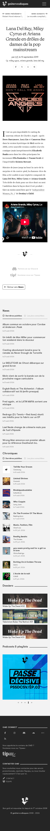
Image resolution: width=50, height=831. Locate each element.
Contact (10, 778)
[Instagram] (14, 733)
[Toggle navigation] (44, 4)
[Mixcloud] (42, 733)
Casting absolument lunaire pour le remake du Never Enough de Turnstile (22, 351)
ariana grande (26, 61)
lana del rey (39, 61)
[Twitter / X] (21, 66)
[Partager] (34, 66)
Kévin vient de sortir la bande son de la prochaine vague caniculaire (23, 377)
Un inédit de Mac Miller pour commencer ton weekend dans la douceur (24, 338)
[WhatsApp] (28, 66)
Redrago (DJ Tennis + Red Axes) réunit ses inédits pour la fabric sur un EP (23, 416)
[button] (18, 702)
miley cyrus (14, 61)
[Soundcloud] (33, 733)
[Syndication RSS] (5, 738)
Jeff (16, 57)
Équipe (9, 781)
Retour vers (15, 287)
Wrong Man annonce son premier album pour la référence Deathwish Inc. (24, 441)
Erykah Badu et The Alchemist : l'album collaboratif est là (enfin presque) (23, 390)
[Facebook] (15, 66)
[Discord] (24, 733)
